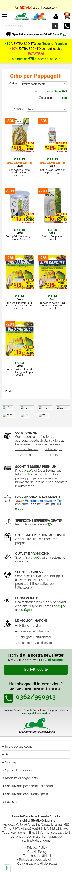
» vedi (19, 509)
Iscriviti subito (36, 669)
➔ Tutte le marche (28, 625)
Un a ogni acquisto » (36, 5)
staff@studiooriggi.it (36, 840)
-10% (14, 48)
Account (11, 754)
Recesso (11, 802)
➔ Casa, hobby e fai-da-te (33, 643)
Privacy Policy (37, 847)
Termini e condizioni (37, 856)
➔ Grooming (24, 455)
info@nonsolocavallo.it (54, 832)
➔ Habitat (52, 455)
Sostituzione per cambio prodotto (29, 786)
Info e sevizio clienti (18, 746)
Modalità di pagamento (21, 778)
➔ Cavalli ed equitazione (32, 631)
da (39, 34)
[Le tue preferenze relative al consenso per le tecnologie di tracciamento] (6, 868)
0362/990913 (17, 832)
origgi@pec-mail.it (28, 836)
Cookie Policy (37, 852)
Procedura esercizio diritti (37, 859)
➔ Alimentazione (26, 449)
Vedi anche (50, 91)
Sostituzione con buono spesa (26, 794)
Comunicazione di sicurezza (37, 863)
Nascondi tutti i (54, 97)
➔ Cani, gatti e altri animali (33, 637)
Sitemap (11, 762)
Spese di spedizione (19, 770)
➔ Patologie (53, 449)
